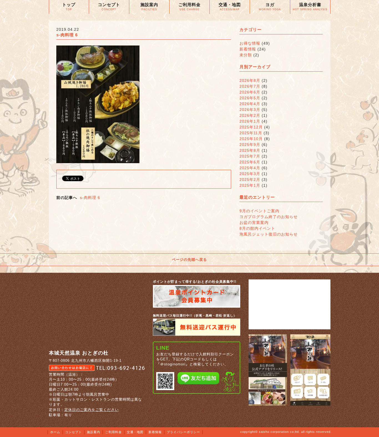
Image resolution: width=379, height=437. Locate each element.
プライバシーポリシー (183, 432)
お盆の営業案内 (254, 222)
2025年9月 (249, 144)
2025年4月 (249, 168)
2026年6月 (249, 92)
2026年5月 (249, 98)
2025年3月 (249, 173)
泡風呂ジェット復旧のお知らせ (268, 234)
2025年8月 (249, 150)
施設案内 (93, 432)
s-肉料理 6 (90, 197)
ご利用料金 (113, 432)
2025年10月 (251, 139)
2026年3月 (249, 109)
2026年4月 (249, 104)
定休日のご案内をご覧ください (91, 410)
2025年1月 (249, 185)
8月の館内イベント (257, 228)
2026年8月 (249, 80)
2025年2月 (249, 179)
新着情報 (247, 49)
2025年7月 (249, 156)
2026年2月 (249, 115)
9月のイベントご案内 (259, 211)
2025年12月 (251, 127)
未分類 (245, 55)
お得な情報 (249, 43)
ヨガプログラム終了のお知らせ (268, 216)
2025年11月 (250, 133)
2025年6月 (249, 162)
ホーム (55, 432)
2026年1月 (249, 121)
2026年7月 (249, 86)
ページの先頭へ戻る (189, 259)
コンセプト (73, 432)
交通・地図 (135, 432)
